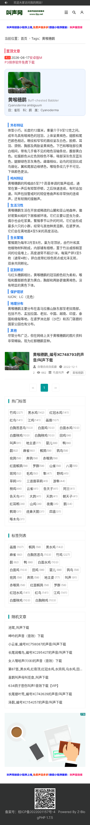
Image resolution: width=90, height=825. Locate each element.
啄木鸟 (17, 519)
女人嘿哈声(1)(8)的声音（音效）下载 (35, 661)
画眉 (52, 420)
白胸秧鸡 (44, 435)
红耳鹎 (17, 504)
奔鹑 (32, 458)
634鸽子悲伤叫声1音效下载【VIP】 (34, 686)
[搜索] (74, 12)
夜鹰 (52, 504)
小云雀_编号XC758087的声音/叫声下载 (37, 644)
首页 (24, 38)
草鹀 (15, 481)
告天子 (50, 489)
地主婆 (33, 443)
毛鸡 (32, 473)
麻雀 (29, 451)
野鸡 (63, 473)
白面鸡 (46, 428)
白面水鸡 (69, 428)
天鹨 (52, 496)
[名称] (45, 27)
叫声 (15, 443)
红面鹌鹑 (19, 466)
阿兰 (69, 489)
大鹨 (35, 496)
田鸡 (65, 435)
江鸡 (34, 420)
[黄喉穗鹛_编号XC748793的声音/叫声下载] (17, 361)
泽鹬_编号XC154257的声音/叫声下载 (35, 702)
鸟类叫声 (58, 372)
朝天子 (70, 496)
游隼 (59, 481)
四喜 (55, 511)
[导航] (66, 12)
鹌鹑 (45, 451)
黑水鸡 (36, 412)
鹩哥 (15, 511)
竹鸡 (16, 412)
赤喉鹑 (50, 458)
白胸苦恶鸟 (21, 428)
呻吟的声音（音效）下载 (26, 636)
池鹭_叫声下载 (18, 627)
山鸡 (36, 504)
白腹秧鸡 (20, 435)
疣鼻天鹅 (35, 511)
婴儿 (51, 443)
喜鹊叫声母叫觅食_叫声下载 (28, 677)
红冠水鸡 (59, 412)
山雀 (55, 466)
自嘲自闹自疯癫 (47, 367)
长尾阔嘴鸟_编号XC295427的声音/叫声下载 (40, 652)
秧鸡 (16, 489)
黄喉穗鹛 (78, 373)
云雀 (32, 489)
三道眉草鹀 (37, 481)
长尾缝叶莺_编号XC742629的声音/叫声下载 (40, 694)
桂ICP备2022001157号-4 (36, 812)
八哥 (72, 466)
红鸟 (16, 420)
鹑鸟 (62, 451)
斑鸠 (15, 473)
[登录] (81, 12)
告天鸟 (17, 496)
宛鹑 (15, 458)
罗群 (38, 466)
